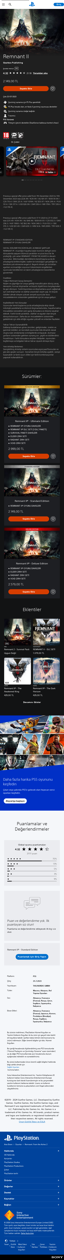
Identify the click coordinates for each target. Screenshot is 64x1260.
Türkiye (12, 1241)
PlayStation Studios (12, 1162)
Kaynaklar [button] (9, 1198)
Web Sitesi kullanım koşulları (22, 1247)
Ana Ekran (8, 1144)
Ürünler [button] (8, 1180)
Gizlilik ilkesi (13, 1245)
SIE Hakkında (9, 1155)
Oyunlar (18, 1144)
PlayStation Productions (14, 1166)
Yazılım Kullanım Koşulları (53, 1247)
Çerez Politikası (43, 1245)
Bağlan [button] (7, 1204)
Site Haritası (35, 1245)
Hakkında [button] (9, 1151)
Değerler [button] (8, 1186)
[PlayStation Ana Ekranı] (32, 4)
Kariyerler (8, 1158)
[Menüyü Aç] (3, 4)
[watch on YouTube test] (50, 172)
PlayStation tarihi (11, 1173)
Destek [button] (7, 1192)
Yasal (6, 1244)
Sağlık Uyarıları (13, 1067)
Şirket (6, 1169)
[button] (32, 161)
